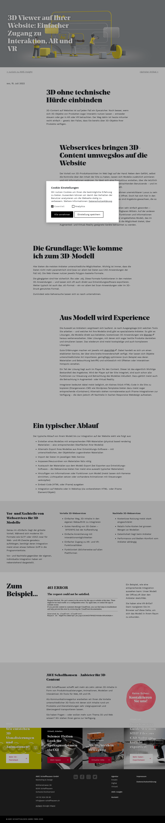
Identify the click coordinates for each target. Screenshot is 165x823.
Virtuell (114, 786)
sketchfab (109, 350)
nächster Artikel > (149, 72)
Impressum (141, 776)
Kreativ (114, 780)
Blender (148, 335)
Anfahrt (39, 806)
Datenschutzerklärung (146, 782)
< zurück (19, 72)
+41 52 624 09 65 (43, 797)
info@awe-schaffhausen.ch (48, 801)
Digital (114, 783)
